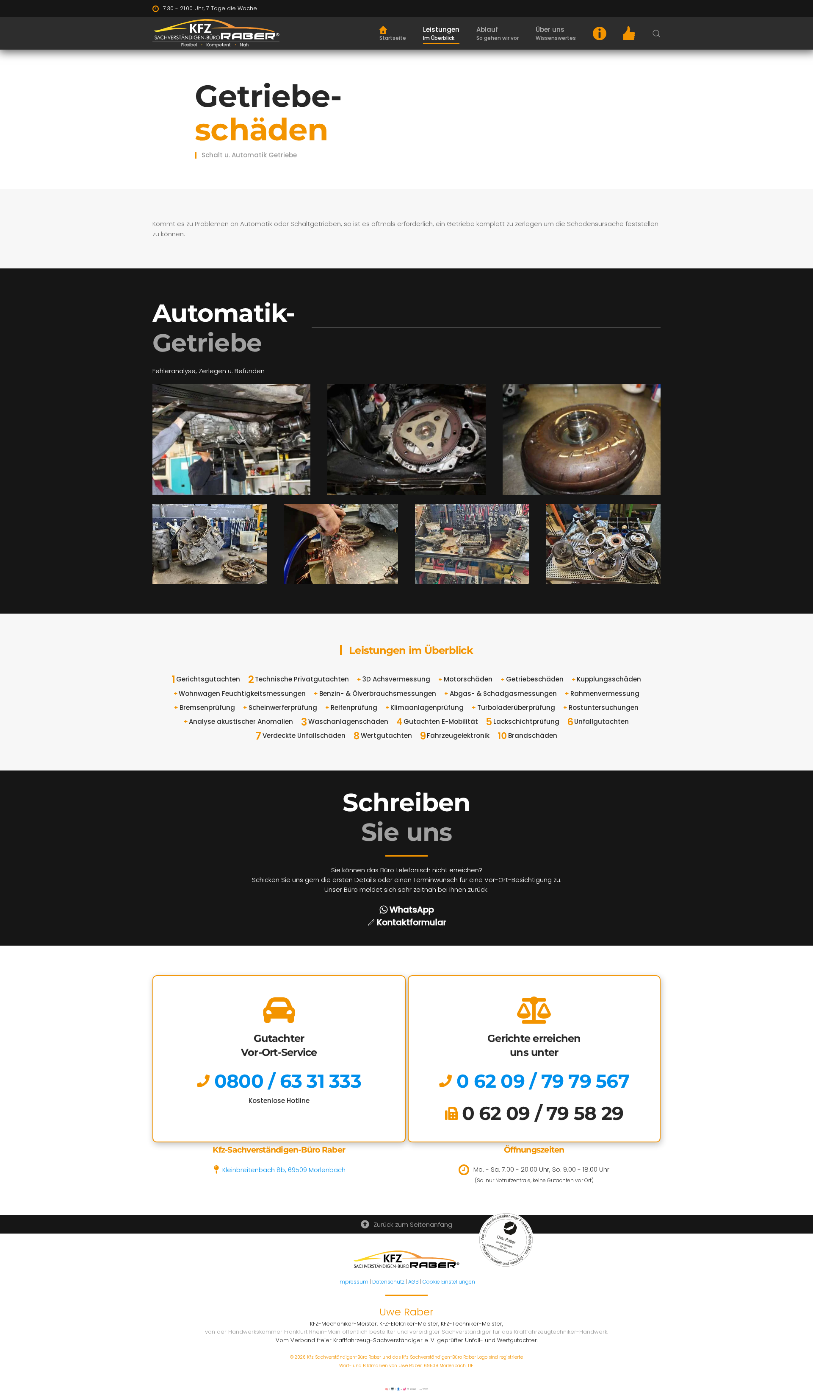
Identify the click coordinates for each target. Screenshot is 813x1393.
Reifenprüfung (354, 707)
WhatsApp (412, 910)
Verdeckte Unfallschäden (304, 735)
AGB (413, 1281)
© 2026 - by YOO (417, 1389)
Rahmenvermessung (604, 693)
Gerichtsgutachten (208, 679)
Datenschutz (388, 1281)
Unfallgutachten (601, 721)
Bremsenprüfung (207, 707)
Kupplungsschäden (609, 679)
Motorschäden (468, 679)
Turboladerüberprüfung (516, 707)
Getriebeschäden (535, 679)
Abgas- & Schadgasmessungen (503, 693)
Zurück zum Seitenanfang (412, 1224)
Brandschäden (532, 735)
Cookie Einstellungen (449, 1281)
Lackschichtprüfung (526, 721)
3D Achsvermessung (396, 679)
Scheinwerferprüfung (283, 707)
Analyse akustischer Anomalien (241, 721)
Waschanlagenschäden (348, 721)
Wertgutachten (386, 735)
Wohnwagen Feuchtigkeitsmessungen (242, 693)
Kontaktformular (411, 922)
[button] (441, 33)
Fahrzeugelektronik (458, 735)
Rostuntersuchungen (604, 707)
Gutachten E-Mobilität (441, 721)
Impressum (353, 1281)
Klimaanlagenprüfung (427, 707)
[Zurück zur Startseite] (215, 33)
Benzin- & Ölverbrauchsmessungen (377, 693)
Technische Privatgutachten (302, 679)
